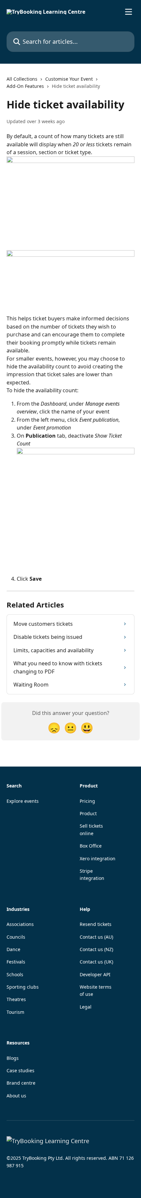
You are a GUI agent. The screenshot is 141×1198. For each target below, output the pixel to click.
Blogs (13, 1058)
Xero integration (97, 858)
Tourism (15, 1012)
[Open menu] (128, 12)
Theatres (16, 999)
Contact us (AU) (96, 937)
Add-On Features (25, 86)
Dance (13, 949)
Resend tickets (95, 924)
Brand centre (21, 1083)
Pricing (87, 801)
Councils (16, 937)
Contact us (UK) (96, 962)
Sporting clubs (23, 987)
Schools (15, 974)
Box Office (91, 846)
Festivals (16, 962)
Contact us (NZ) (96, 949)
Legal (85, 1007)
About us (16, 1096)
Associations (20, 924)
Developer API (95, 974)
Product (88, 813)
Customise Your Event (69, 79)
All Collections (22, 79)
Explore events (23, 801)
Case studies (20, 1070)
